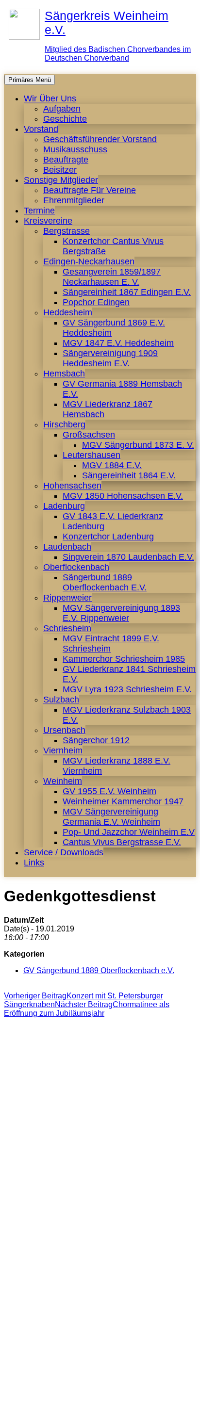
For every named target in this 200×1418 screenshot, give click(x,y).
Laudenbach (67, 547)
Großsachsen (89, 435)
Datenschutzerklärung (144, 1406)
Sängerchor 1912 (96, 740)
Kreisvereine (48, 221)
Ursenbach (64, 730)
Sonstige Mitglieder (61, 180)
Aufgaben (62, 109)
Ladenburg (64, 506)
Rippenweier (67, 598)
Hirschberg (64, 424)
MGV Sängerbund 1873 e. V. (138, 445)
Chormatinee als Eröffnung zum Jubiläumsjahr (86, 1008)
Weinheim (62, 781)
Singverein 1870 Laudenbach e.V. (128, 557)
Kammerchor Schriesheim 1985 (124, 659)
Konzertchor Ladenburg (108, 536)
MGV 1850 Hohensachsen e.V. (123, 496)
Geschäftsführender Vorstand (100, 139)
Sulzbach (61, 699)
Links (34, 862)
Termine (39, 210)
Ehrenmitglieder (73, 200)
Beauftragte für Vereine (89, 190)
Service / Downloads (63, 852)
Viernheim (63, 750)
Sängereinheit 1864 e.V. (129, 475)
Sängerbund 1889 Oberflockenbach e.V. (105, 582)
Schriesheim (67, 628)
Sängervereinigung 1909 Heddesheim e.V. (110, 358)
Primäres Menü (29, 79)
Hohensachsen (72, 485)
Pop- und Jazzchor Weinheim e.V (129, 832)
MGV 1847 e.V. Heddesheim (118, 343)
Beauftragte (65, 159)
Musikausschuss (75, 149)
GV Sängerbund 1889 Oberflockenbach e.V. (98, 970)
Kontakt (35, 1406)
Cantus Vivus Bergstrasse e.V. (122, 842)
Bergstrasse (66, 231)
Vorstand (41, 129)
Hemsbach (64, 373)
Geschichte (65, 119)
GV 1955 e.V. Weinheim (109, 791)
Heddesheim (67, 312)
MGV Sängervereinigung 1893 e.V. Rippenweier (121, 613)
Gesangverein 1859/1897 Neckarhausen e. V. (112, 277)
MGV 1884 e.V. (112, 465)
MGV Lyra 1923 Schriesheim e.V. (127, 689)
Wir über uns (50, 98)
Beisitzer (60, 170)
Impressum (77, 1406)
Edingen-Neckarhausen (88, 261)
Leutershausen (91, 455)
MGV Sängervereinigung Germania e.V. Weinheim (111, 817)
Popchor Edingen (96, 302)
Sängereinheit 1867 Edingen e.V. (127, 292)
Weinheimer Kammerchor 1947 (123, 801)
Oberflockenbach (76, 567)
